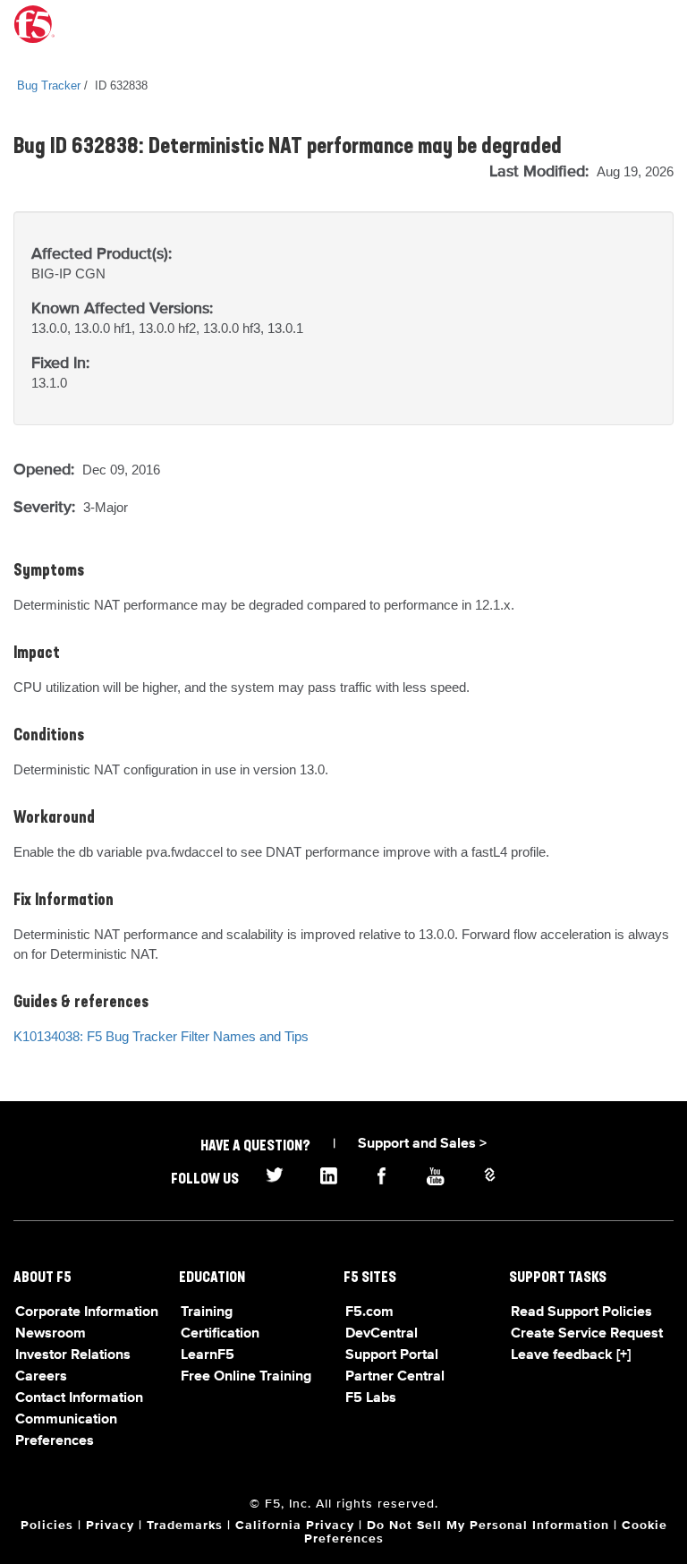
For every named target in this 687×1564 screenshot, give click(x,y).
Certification (220, 1334)
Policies (47, 1525)
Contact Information (79, 1398)
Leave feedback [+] (571, 1355)
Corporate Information (86, 1312)
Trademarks (185, 1525)
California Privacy (294, 1525)
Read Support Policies (581, 1312)
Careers (41, 1377)
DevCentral (381, 1334)
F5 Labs (370, 1398)
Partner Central (395, 1377)
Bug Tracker (49, 85)
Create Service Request (587, 1334)
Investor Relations (73, 1355)
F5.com (369, 1312)
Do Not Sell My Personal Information (488, 1525)
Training (207, 1312)
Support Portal (391, 1355)
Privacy (110, 1525)
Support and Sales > (422, 1144)
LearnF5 (207, 1355)
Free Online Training (246, 1377)
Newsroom (50, 1334)
